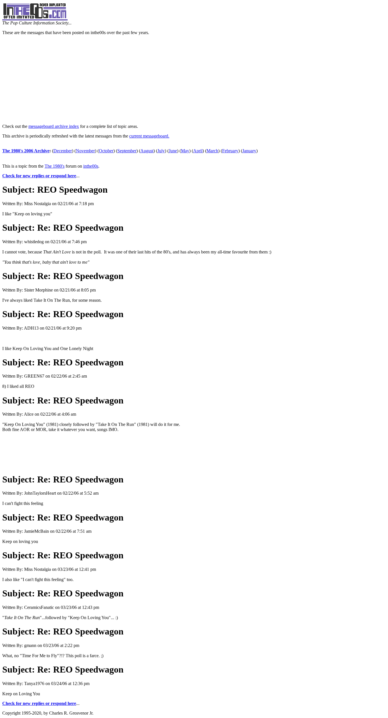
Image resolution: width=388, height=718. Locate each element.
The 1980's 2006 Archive (25, 150)
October (106, 150)
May (185, 150)
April (198, 150)
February (230, 150)
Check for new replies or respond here (39, 175)
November (85, 150)
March (212, 150)
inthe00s (90, 166)
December (62, 150)
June (173, 150)
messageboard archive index (53, 126)
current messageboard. (149, 136)
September (126, 150)
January (249, 150)
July (161, 150)
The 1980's (54, 166)
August (146, 150)
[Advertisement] (194, 79)
